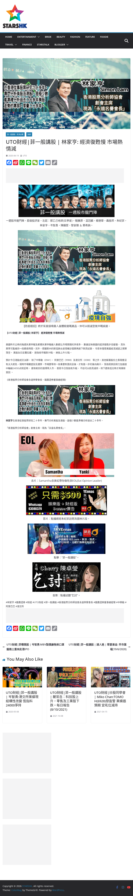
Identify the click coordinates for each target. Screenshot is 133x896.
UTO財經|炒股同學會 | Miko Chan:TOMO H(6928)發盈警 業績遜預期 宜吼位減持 (110, 698)
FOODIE (104, 36)
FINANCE (27, 44)
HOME (8, 36)
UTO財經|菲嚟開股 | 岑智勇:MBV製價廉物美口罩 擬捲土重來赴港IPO (35, 647)
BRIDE (48, 36)
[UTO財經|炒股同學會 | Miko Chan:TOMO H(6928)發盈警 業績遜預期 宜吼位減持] (110, 669)
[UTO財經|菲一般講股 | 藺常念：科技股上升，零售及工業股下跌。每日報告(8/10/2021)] (66, 669)
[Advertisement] (65, 175)
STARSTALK (43, 44)
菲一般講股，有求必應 (15, 134)
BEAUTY (61, 36)
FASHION (75, 36)
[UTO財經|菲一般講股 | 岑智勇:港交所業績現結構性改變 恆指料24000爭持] (22, 669)
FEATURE (90, 36)
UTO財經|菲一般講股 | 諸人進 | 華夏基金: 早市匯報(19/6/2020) (98, 647)
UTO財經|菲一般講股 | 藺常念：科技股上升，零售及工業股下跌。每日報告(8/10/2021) (65, 701)
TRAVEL (9, 44)
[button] (38, 37)
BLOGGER (59, 44)
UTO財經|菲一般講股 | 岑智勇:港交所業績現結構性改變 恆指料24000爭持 (22, 698)
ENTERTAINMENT (26, 36)
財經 (29, 134)
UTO (25, 155)
